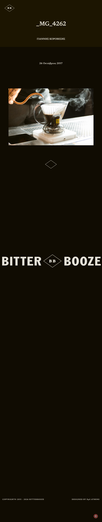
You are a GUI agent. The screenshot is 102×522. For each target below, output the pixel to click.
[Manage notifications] (96, 516)
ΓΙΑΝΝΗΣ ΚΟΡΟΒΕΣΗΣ (51, 38)
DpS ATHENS (93, 499)
